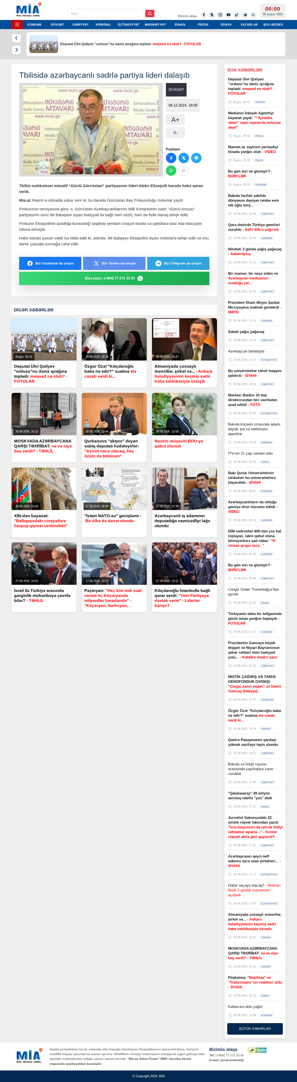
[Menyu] (17, 24)
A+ (175, 119)
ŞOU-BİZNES (273, 24)
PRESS (203, 24)
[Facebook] (203, 15)
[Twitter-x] (212, 15)
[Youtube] (228, 15)
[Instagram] (220, 15)
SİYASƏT (57, 24)
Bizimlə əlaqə (187, 16)
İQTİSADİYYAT (129, 24)
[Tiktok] (237, 15)
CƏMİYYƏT (80, 24)
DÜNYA (226, 24)
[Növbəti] (16, 50)
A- (175, 132)
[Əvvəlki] (16, 38)
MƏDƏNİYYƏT (155, 24)
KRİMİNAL (103, 24)
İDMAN (180, 24)
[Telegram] (245, 15)
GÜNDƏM (34, 24)
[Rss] (253, 15)
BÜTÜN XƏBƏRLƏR (255, 1028)
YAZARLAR (249, 24)
